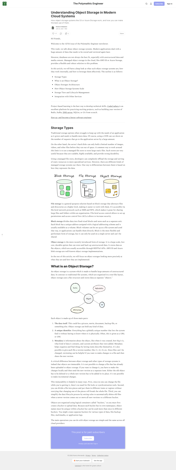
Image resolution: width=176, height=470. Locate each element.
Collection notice (102, 455)
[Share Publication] (151, 4)
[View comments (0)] (61, 33)
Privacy (88, 455)
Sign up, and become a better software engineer (71, 117)
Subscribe (159, 4)
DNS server (67, 112)
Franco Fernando (61, 26)
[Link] (48, 127)
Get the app (98, 461)
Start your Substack (83, 461)
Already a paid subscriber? (88, 444)
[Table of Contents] (2, 235)
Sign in (169, 4)
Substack (78, 466)
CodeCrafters (113, 106)
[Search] (146, 4)
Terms (94, 455)
